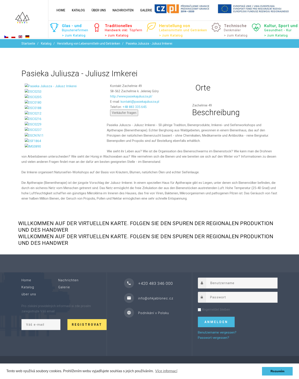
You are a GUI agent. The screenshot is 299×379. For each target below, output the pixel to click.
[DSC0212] (33, 113)
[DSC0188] (33, 108)
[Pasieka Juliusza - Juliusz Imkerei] (51, 86)
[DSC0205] (33, 97)
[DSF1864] (33, 141)
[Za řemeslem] (24, 19)
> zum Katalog (116, 35)
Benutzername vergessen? (217, 332)
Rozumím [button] (277, 371)
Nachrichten (123, 10)
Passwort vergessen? (213, 338)
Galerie (146, 10)
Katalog (78, 10)
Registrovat (87, 324)
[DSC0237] (33, 130)
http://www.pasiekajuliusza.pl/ (131, 96)
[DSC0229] (33, 124)
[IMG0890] (33, 146)
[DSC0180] (33, 102)
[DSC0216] (33, 119)
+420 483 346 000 (155, 283)
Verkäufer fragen (124, 113)
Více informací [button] (166, 371)
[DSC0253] (33, 91)
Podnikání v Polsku (153, 313)
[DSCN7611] (34, 135)
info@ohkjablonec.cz (155, 298)
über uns (98, 10)
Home (60, 10)
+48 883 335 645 (134, 107)
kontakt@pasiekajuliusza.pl (140, 102)
